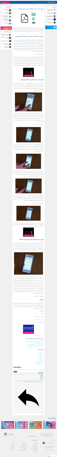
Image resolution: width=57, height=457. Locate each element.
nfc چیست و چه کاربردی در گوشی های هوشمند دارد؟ (50, 13)
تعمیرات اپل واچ (35, 451)
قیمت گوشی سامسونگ (39, 353)
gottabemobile (38, 335)
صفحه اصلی (44, 2)
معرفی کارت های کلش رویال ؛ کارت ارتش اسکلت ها (49, 22)
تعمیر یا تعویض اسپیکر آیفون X (4, 40)
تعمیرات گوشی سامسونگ (22, 450)
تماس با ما (33, 2)
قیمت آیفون (40, 355)
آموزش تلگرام (12, 447)
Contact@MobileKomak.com (32, 436)
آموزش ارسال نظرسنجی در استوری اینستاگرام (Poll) (50, 10)
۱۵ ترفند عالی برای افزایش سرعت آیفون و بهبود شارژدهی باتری (35, 344)
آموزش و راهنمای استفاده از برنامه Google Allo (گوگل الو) (49, 16)
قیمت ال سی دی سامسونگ (39, 361)
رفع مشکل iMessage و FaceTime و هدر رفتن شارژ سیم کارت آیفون (34, 341)
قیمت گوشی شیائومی (39, 358)
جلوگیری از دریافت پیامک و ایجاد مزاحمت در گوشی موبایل (35, 345)
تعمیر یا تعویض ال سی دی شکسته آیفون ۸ (5, 47)
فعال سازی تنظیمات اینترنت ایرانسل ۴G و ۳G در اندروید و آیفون (35, 427)
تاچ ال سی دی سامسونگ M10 (39, 319)
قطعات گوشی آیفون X (40, 322)
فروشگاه (13, 442)
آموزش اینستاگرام (35, 447)
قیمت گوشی (40, 352)
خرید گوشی (42, 313)
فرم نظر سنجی (12, 448)
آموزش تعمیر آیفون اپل (23, 445)
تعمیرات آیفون (12, 450)
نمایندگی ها (35, 442)
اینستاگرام (43, 0)
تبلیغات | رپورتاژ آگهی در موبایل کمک (39, 2)
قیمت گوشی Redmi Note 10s (38, 362)
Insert (48, 456)
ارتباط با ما (13, 444)
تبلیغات (38, 0)
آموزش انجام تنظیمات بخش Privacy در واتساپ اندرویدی (49, 19)
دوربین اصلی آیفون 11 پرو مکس (39, 316)
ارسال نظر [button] (15, 371)
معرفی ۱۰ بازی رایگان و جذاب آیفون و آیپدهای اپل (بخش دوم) (35, 346)
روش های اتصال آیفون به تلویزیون (38, 343)
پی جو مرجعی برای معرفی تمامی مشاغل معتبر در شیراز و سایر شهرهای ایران (5, 16)
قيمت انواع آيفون (40, 365)
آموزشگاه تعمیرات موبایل (34, 448)
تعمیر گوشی (41, 360)
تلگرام (44, 0)
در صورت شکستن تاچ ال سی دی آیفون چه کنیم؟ (5, 44)
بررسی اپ (40, 0)
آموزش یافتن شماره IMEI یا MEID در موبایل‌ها (21, 427)
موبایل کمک (15, 31)
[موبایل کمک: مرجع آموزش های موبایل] (50, 2)
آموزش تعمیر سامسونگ (23, 447)
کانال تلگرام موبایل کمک (50, 27)
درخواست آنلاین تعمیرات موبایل (5, 2)
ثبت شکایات (35, 444)
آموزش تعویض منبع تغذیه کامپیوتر (5, 10)
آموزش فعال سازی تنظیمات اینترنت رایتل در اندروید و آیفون (7, 427)
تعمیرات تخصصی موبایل (7, 31)
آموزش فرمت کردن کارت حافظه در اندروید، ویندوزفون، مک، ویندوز (49, 427)
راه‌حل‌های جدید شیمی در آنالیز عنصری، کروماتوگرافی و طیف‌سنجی (4, 20)
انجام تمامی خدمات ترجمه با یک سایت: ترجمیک (4, 13)
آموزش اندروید (47, 0)
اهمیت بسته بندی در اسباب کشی (5, 23)
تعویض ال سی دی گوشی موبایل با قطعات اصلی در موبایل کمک (4, 35)
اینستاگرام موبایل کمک (6, 28)
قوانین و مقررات (12, 445)
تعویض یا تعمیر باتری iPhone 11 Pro (5, 38)
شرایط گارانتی (24, 442)
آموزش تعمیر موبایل (34, 445)
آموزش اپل (50, 0)
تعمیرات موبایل (40, 357)
